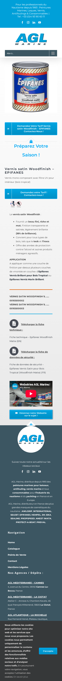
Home (11, 542)
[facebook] (22, 471)
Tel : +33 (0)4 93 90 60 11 (31, 16)
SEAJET (14, 515)
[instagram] (28, 471)
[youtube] (39, 471)
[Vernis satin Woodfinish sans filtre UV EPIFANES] (31, 61)
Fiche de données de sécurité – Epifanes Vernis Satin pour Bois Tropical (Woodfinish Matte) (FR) (28, 368)
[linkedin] (34, 471)
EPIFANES (25, 515)
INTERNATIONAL (42, 511)
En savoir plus (21, 676)
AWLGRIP (27, 511)
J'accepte (48, 651)
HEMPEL (36, 515)
